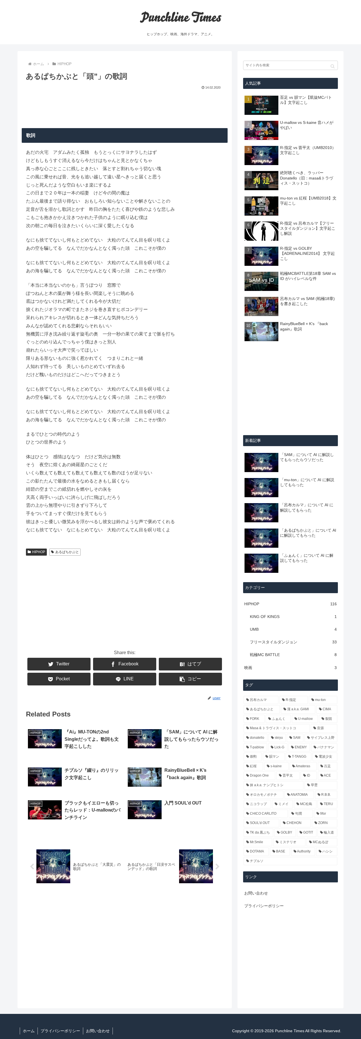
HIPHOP (38, 552)
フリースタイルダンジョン (293, 642)
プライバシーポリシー (264, 906)
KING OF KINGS (293, 616)
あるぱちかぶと (67, 552)
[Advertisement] (124, 108)
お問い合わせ (256, 893)
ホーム (29, 1031)
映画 (290, 667)
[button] (332, 66)
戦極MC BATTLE (293, 654)
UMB (293, 629)
